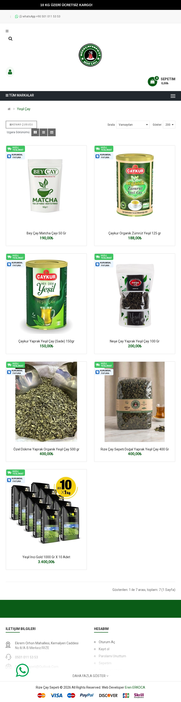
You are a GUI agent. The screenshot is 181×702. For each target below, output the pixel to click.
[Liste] (43, 132)
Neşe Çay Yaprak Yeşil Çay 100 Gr (135, 341)
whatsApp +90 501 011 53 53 (41, 16)
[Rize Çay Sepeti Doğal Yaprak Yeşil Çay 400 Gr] (135, 402)
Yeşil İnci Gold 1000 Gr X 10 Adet (46, 557)
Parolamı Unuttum (112, 656)
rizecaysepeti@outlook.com (36, 667)
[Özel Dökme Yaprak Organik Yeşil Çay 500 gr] (46, 402)
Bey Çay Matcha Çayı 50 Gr (46, 233)
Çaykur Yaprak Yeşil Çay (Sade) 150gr (46, 341)
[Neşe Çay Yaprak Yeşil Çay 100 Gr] (135, 294)
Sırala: (111, 124)
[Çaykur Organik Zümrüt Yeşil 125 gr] (135, 186)
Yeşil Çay (23, 109)
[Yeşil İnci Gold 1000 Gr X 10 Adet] (46, 509)
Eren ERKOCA (135, 687)
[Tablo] (35, 132)
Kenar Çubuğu (22, 124)
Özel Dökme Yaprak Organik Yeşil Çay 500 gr (46, 449)
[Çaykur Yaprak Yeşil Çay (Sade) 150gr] (46, 294)
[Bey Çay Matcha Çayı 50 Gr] (46, 186)
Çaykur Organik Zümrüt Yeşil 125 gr (134, 233)
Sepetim (105, 663)
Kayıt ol (104, 649)
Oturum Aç (107, 642)
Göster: (157, 124)
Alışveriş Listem (110, 670)
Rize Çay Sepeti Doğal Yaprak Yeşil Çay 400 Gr (135, 449)
